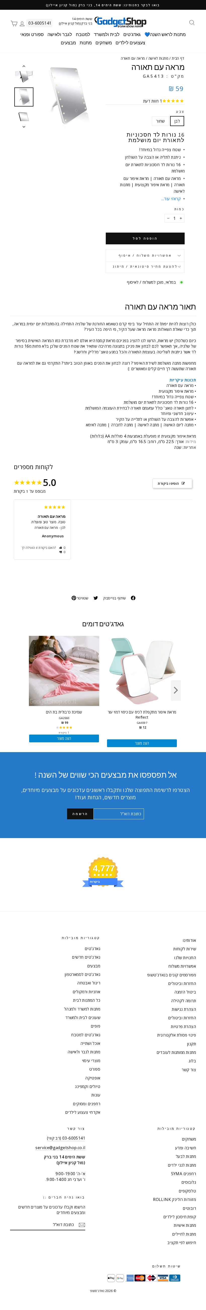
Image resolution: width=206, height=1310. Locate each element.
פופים (95, 1026)
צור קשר (189, 1069)
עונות (95, 1095)
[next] (176, 690)
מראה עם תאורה (46, 527)
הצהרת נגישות (184, 1009)
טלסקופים (187, 1191)
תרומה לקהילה (183, 1000)
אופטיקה (92, 1078)
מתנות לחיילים (184, 1234)
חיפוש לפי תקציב (181, 1242)
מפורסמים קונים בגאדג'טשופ (171, 975)
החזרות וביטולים (182, 983)
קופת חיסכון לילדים (179, 1217)
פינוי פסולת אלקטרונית (176, 1035)
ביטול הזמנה (185, 992)
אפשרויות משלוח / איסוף (145, 255)
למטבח (83, 34)
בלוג (192, 1061)
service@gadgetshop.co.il (60, 1147)
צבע (180, 112)
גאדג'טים (132, 34)
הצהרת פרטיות (183, 1026)
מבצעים (68, 43)
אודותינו (189, 940)
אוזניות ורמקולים (86, 991)
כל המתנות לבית (86, 1000)
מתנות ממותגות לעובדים (176, 1052)
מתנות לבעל (186, 1156)
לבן (177, 121)
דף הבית (178, 58)
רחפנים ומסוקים (86, 1103)
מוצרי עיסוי (91, 1060)
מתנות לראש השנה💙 (165, 34)
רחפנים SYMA (183, 1173)
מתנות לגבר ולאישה (84, 1052)
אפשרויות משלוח (182, 966)
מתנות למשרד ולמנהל (82, 1009)
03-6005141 (39, 23)
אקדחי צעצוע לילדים (82, 1112)
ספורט (94, 1069)
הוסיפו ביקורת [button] (168, 483)
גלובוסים (188, 1182)
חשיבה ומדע (185, 1148)
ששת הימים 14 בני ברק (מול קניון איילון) (75, 21)
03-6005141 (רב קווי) (66, 1138)
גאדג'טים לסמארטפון (82, 974)
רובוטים (189, 1208)
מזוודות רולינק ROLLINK (174, 1199)
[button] (62, 548)
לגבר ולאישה (59, 34)
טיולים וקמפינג (87, 1086)
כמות (179, 209)
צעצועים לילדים (130, 43)
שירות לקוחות (184, 949)
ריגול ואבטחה (88, 983)
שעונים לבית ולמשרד (82, 1017)
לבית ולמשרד (107, 34)
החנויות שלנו (185, 957)
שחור (160, 121)
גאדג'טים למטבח (85, 1035)
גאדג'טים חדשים (86, 957)
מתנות (86, 43)
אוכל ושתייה (90, 1043)
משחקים (103, 43)
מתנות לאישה (158, 58)
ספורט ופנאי (32, 34)
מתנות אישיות (185, 1225)
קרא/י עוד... (171, 198)
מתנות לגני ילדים (182, 1165)
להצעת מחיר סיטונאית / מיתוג (145, 266)
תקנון (191, 1044)
